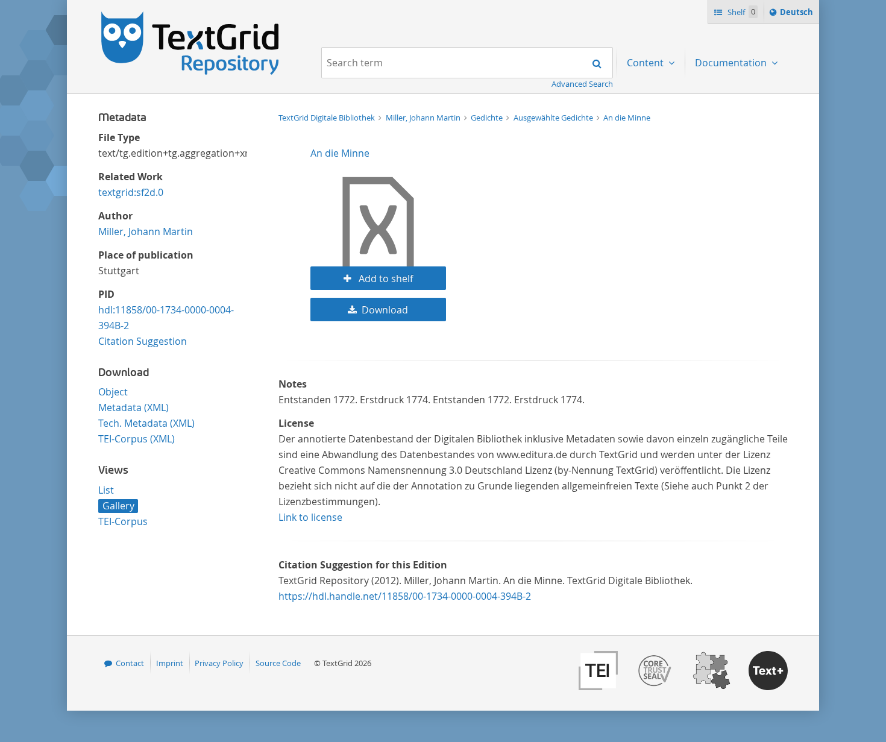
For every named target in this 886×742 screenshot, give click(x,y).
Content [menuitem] (646, 62)
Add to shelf (384, 278)
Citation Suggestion (142, 341)
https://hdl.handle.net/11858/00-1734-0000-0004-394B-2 (404, 596)
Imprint (169, 663)
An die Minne (626, 117)
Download (385, 309)
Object (113, 391)
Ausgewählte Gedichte (554, 117)
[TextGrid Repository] (190, 15)
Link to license (310, 517)
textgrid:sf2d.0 (130, 192)
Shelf (740, 12)
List (106, 490)
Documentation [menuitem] (732, 62)
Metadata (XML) (133, 407)
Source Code (278, 663)
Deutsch (797, 15)
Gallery (118, 505)
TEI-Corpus (123, 521)
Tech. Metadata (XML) (146, 423)
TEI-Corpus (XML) (136, 438)
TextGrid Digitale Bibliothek (327, 117)
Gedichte (487, 117)
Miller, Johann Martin (145, 231)
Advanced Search (582, 83)
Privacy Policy (219, 663)
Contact (130, 663)
